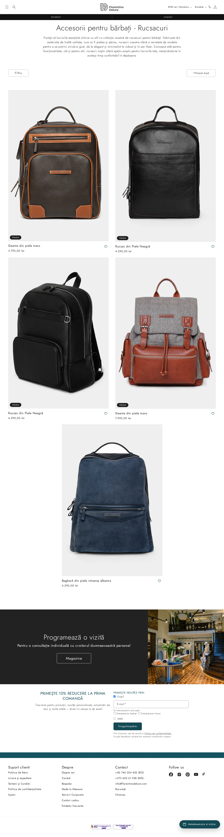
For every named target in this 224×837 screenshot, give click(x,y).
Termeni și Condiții (19, 784)
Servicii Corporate (73, 795)
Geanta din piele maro (24, 246)
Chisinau (120, 795)
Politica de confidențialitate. (158, 733)
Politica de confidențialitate (24, 789)
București (120, 789)
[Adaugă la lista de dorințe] (106, 246)
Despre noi (68, 772)
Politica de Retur (18, 772)
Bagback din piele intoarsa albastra (86, 581)
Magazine (74, 658)
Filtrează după (201, 73)
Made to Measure (72, 789)
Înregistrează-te (127, 726)
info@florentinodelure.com (131, 784)
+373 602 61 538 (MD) (129, 778)
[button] (6, 7)
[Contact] (210, 7)
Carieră (66, 778)
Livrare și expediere (19, 778)
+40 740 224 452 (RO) (129, 772)
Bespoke (67, 784)
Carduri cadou (70, 800)
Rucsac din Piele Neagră (132, 246)
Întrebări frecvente (72, 806)
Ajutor (12, 795)
